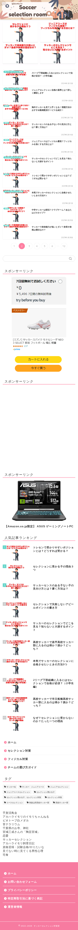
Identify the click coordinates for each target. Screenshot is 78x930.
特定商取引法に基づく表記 (25, 898)
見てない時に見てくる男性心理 (23, 850)
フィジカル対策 (18, 758)
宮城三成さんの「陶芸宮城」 (21, 831)
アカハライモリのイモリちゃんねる (26, 816)
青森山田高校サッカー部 (39, 803)
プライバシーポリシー (22, 890)
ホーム (12, 742)
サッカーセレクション (17, 839)
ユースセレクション (15, 803)
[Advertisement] (39, 426)
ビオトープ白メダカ (16, 820)
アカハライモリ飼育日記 (19, 843)
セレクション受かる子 (45, 792)
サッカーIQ (11, 787)
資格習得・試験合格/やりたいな (23, 847)
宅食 (6, 854)
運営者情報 (15, 906)
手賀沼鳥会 (10, 812)
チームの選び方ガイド (22, 767)
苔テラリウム (11, 824)
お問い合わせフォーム (22, 881)
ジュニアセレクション (59, 787)
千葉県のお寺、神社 (16, 828)
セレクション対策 (19, 750)
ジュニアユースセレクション (18, 792)
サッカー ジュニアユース (33, 787)
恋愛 (6, 835)
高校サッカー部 (62, 803)
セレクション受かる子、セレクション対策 (24, 797)
